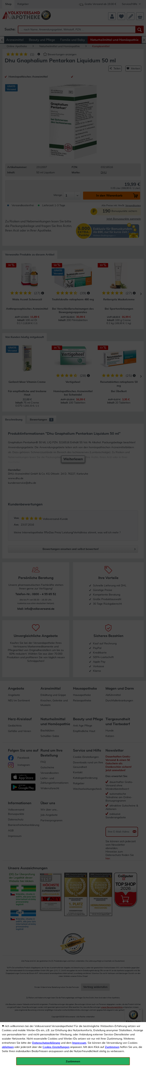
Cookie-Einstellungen (56, 1047)
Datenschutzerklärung (46, 1043)
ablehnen (8, 1047)
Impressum (79, 1043)
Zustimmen (112, 1047)
